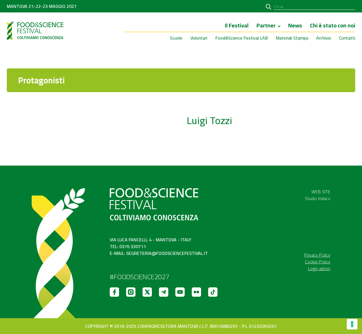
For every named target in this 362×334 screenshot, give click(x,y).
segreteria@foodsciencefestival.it (167, 253)
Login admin (319, 268)
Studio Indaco (317, 198)
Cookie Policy (317, 261)
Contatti (347, 38)
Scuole (176, 38)
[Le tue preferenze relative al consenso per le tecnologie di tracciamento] (352, 324)
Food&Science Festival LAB (241, 38)
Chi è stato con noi (332, 26)
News (295, 26)
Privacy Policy (317, 255)
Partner (266, 26)
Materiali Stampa (292, 38)
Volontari (198, 38)
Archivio (323, 38)
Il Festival (237, 26)
